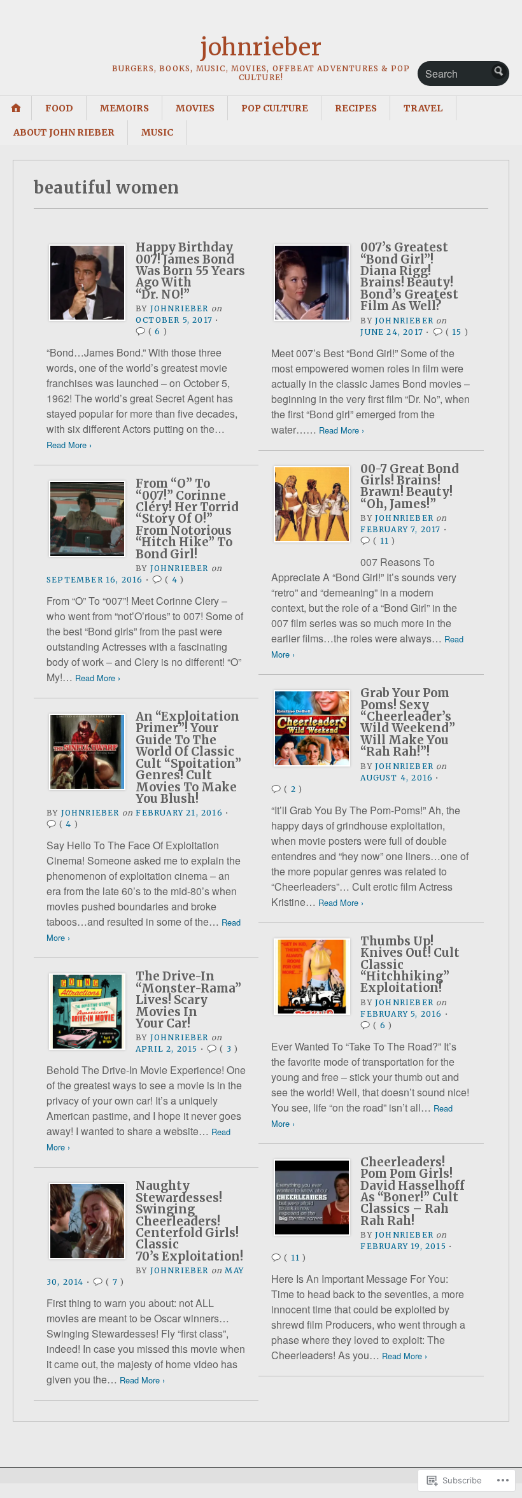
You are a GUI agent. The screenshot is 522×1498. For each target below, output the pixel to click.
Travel (423, 108)
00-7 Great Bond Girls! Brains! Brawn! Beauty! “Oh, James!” (409, 486)
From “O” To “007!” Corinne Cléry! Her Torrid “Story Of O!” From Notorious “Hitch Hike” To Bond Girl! (187, 518)
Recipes (356, 108)
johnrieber (260, 47)
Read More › (69, 445)
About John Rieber (64, 132)
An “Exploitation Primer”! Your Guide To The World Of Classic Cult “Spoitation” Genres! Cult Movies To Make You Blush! (188, 757)
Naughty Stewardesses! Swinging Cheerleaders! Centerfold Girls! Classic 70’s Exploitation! (189, 1220)
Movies (195, 108)
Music (157, 132)
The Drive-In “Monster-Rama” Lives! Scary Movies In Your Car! (188, 1000)
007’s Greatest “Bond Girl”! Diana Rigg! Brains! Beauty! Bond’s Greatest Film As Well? (409, 276)
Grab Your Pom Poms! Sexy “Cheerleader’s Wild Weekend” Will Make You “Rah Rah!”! (407, 722)
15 (457, 332)
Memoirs (124, 108)
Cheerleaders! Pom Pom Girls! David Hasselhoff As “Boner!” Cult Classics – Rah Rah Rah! (412, 1191)
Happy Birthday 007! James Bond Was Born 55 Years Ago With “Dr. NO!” (190, 271)
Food (59, 108)
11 (384, 541)
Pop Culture (274, 108)
